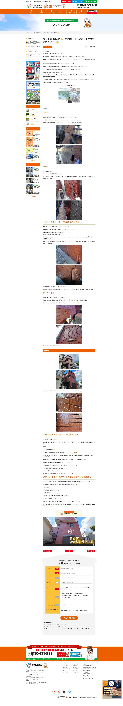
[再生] (44, 545)
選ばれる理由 (51, 12)
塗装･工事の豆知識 (33, 41)
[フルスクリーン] (93, 545)
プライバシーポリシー (88, 678)
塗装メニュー (61, 12)
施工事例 (41, 12)
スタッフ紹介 (81, 12)
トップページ (65, 664)
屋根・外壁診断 (87, 673)
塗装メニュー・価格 (88, 664)
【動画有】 (30, 38)
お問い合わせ (76, 672)
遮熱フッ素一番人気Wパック (90, 668)
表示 (47, 108)
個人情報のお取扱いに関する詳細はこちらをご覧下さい (75, 610)
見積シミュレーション (88, 677)
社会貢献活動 (76, 668)
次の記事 (48, 551)
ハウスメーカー (87, 670)
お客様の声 (76, 665)
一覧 (69, 551)
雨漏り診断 (86, 672)
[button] (69, 531)
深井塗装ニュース (32, 49)
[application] (69, 531)
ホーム (31, 12)
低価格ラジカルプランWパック (90, 667)
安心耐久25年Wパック (88, 665)
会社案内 (64, 670)
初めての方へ (65, 665)
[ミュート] (91, 545)
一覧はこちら (33, 160)
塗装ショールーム (66, 668)
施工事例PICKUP (32, 51)
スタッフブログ (77, 667)
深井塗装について (71, 12)
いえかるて (76, 670)
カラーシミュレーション (89, 675)
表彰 (29, 58)
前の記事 (90, 551)
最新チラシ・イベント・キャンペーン (34, 55)
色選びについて (32, 43)
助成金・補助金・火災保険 (34, 46)
